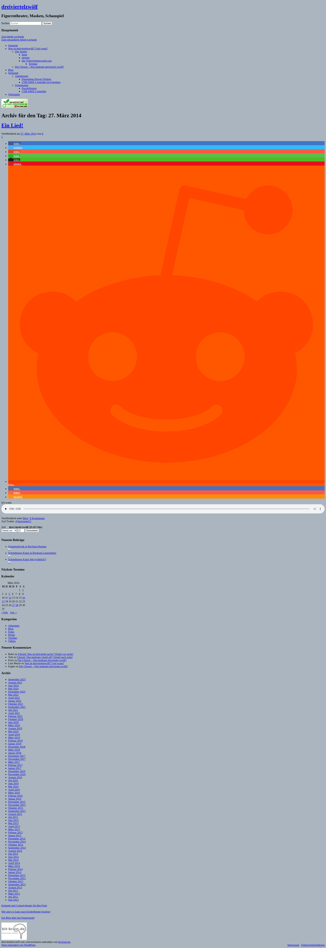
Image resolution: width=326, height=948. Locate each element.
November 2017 (17, 759)
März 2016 (14, 792)
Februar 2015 (15, 832)
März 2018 (14, 749)
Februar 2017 (15, 765)
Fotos (11, 631)
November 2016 (17, 774)
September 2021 (17, 707)
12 (10, 597)
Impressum (293, 945)
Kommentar (37, 518)
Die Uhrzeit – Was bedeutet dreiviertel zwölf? (39, 66)
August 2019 (15, 728)
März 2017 (14, 762)
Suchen (5, 23)
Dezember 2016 (16, 771)
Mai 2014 (13, 860)
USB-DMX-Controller (34, 91)
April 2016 (14, 789)
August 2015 (15, 814)
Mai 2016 (13, 786)
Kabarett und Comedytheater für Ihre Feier (24, 905)
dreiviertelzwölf (19, 7)
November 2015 (17, 804)
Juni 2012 (13, 899)
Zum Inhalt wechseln (12, 36)
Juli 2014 (13, 853)
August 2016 (15, 777)
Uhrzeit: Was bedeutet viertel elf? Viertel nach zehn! (45, 657)
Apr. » (13, 612)
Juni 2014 (13, 857)
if (42, 133)
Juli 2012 (13, 896)
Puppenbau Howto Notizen (36, 79)
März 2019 (14, 737)
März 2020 (14, 725)
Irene (24, 54)
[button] (14, 143)
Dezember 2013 (16, 875)
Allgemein (13, 625)
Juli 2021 (13, 710)
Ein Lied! (12, 125)
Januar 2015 (14, 835)
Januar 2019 (14, 743)
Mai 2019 (13, 731)
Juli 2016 (13, 780)
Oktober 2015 (15, 808)
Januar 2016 (14, 798)
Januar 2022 (14, 700)
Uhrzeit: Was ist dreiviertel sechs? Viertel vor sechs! (45, 654)
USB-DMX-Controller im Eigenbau (41, 82)
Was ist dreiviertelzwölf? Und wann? (28, 48)
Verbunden (14, 94)
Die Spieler (21, 51)
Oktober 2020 (15, 719)
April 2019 (14, 734)
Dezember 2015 (16, 801)
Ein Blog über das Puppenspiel (17, 917)
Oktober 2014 (15, 844)
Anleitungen (21, 76)
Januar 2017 (14, 768)
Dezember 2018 (16, 746)
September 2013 (17, 884)
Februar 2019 (15, 740)
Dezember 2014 (16, 838)
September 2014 (17, 847)
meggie (26, 57)
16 (23, 597)
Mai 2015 (13, 823)
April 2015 (14, 826)
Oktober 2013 (15, 881)
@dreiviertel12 (23, 521)
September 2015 (17, 811)
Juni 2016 (13, 783)
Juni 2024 (13, 685)
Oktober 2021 (15, 703)
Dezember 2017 (16, 756)
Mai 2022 (13, 694)
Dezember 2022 (16, 691)
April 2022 (14, 697)
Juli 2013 (13, 890)
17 (3, 601)
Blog (10, 70)
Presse (11, 634)
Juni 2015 (13, 820)
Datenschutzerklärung (313, 945)
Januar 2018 (14, 752)
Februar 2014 (15, 869)
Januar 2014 (14, 872)
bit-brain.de (64, 942)
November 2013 (17, 878)
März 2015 (14, 829)
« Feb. (4, 612)
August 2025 (15, 682)
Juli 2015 (13, 817)
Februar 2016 (15, 795)
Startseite (13, 45)
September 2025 (17, 679)
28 (16, 605)
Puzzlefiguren (29, 88)
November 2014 (17, 841)
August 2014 (15, 850)
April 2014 (14, 863)
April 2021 (14, 713)
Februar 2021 (15, 716)
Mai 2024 (13, 688)
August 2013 (15, 887)
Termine (33, 63)
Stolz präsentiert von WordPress (18, 945)
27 (13, 605)
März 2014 (14, 866)
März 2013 (14, 893)
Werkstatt (13, 73)
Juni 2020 (13, 722)
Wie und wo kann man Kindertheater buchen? (26, 911)
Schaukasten (21, 85)
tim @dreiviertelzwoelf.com (37, 60)
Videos (12, 641)
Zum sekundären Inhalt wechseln (19, 39)
